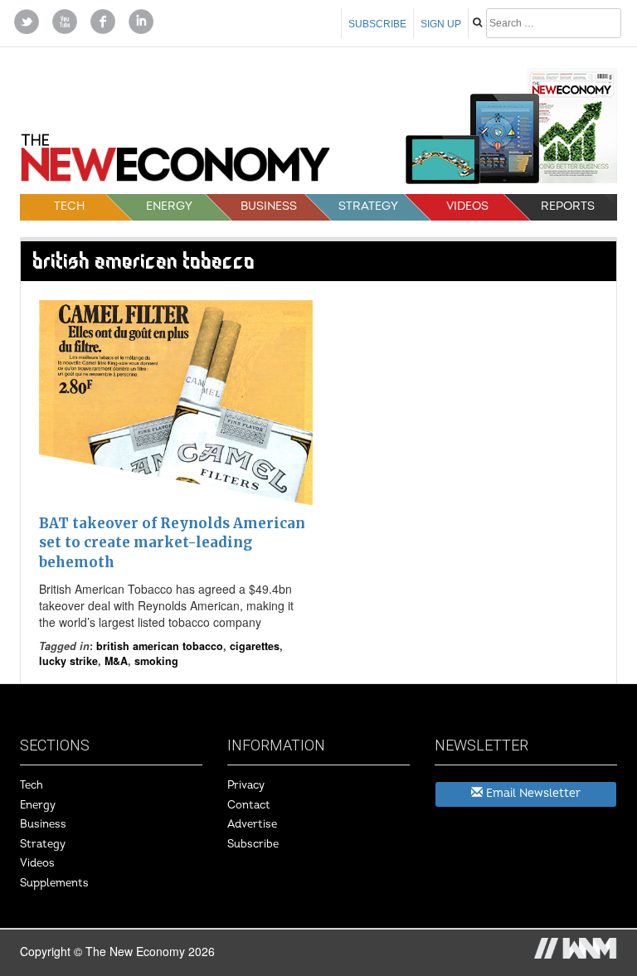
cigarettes (255, 646)
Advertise (252, 824)
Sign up (441, 24)
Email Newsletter (532, 793)
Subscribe (377, 24)
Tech (69, 206)
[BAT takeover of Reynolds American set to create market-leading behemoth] (176, 403)
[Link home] (175, 163)
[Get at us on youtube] (64, 20)
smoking (156, 660)
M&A (116, 660)
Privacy (246, 785)
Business (269, 206)
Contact (248, 805)
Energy (169, 206)
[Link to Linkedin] (141, 20)
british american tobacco (159, 646)
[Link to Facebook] (102, 20)
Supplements (54, 883)
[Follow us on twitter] (26, 20)
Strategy (368, 206)
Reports (568, 206)
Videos (467, 206)
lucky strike (68, 660)
